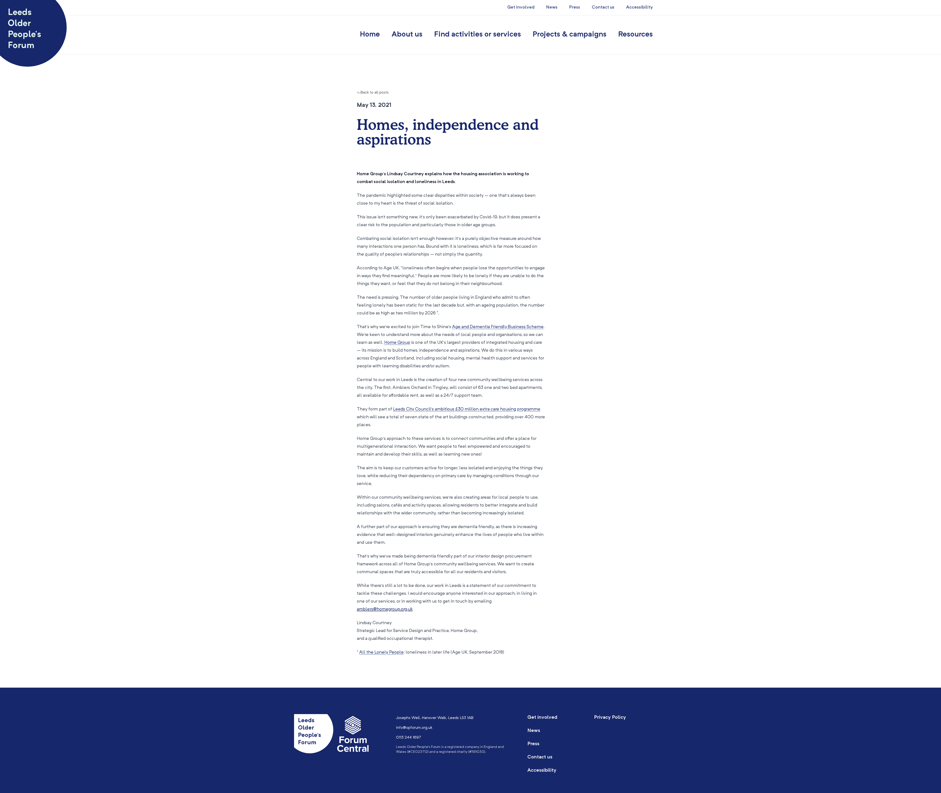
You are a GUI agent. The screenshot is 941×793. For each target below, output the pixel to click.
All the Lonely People (381, 652)
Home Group (397, 342)
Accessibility (639, 7)
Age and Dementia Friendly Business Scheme (498, 327)
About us (407, 34)
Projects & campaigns (570, 34)
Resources (635, 34)
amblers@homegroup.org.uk (385, 609)
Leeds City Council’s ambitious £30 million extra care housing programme (466, 409)
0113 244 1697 (408, 738)
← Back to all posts (373, 93)
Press (574, 7)
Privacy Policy (610, 717)
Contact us (603, 7)
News (551, 7)
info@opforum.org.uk (414, 728)
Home (370, 34)
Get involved (520, 7)
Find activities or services (477, 34)
